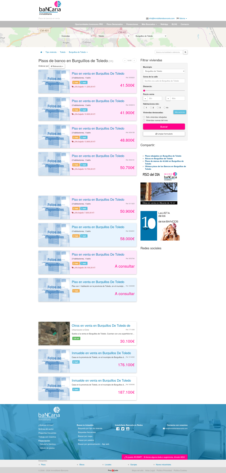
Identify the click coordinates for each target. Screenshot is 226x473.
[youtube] (127, 429)
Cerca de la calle (150, 76)
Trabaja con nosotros (47, 436)
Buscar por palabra (86, 440)
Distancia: (147, 86)
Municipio (147, 67)
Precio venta (148, 94)
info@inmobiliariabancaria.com (162, 18)
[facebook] (117, 429)
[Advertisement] (124, 8)
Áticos (81, 464)
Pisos (43, 464)
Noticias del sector (46, 429)
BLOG (174, 24)
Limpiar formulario (165, 133)
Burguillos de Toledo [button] (77, 52)
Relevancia (57, 66)
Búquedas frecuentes (87, 432)
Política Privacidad (164, 470)
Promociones (132, 24)
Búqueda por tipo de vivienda (90, 428)
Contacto (185, 24)
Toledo (63, 52)
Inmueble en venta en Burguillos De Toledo (101, 353)
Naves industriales (163, 464)
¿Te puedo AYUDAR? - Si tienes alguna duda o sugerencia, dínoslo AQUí (154, 457)
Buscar (164, 126)
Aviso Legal (150, 470)
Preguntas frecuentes (47, 433)
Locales (108, 464)
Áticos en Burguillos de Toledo (159, 158)
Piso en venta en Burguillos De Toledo (98, 73)
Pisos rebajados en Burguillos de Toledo (163, 156)
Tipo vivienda (51, 52)
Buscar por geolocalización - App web (93, 444)
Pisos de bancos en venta (49, 18)
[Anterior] (125, 60)
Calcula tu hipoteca (48, 444)
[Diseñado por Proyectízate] (113, 470)
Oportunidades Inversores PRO (89, 24)
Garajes (133, 464)
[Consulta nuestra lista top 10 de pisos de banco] (164, 227)
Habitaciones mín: (151, 103)
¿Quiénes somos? (45, 425)
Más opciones (180, 112)
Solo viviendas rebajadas (156, 117)
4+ (167, 107)
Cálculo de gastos (47, 448)
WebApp (164, 24)
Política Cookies (180, 470)
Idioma (182, 18)
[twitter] (122, 429)
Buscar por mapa (85, 436)
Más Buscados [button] (149, 24)
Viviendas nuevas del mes (157, 120)
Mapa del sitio (137, 470)
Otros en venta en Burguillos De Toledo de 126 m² (106, 325)
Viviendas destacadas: (153, 112)
